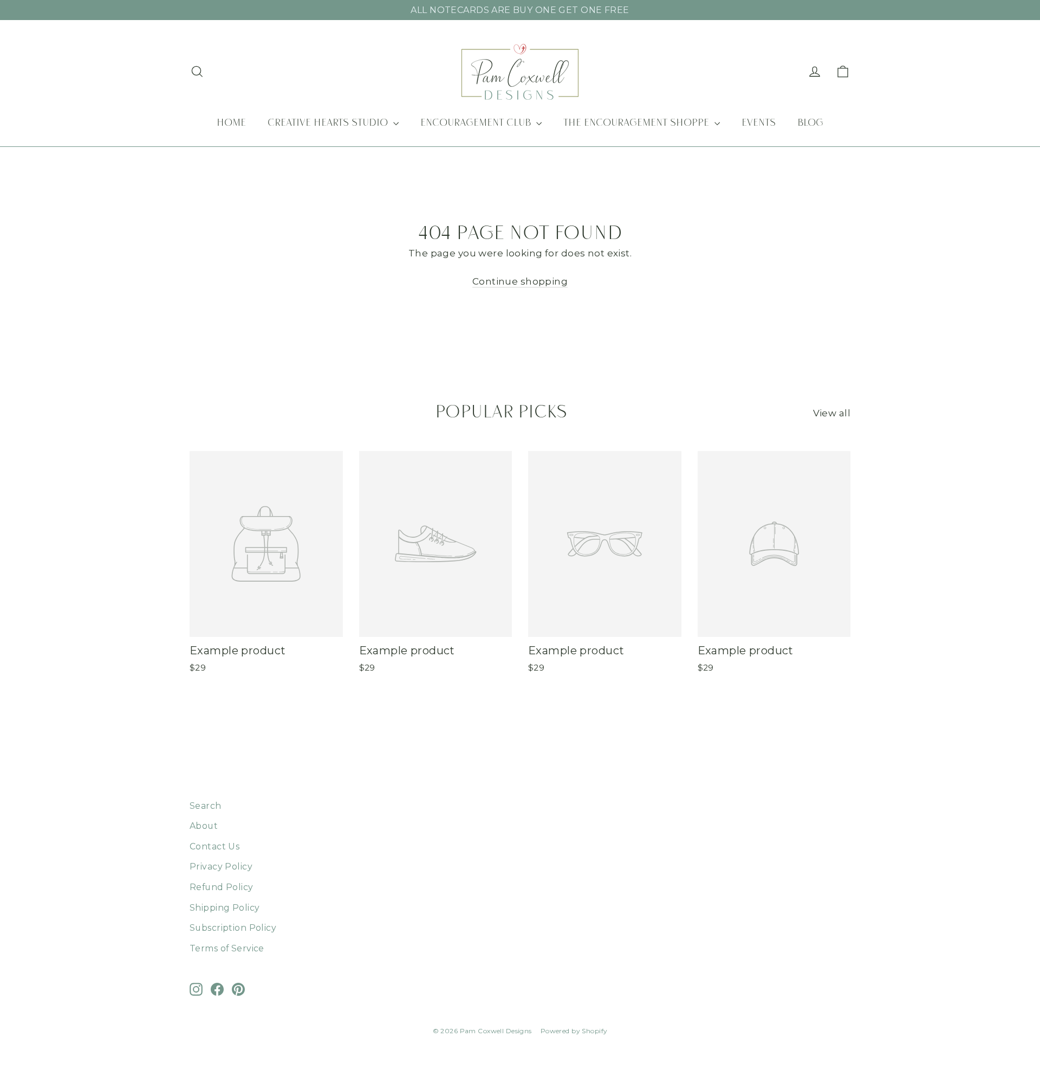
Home (231, 123)
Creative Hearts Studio (329, 123)
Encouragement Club (477, 123)
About (204, 826)
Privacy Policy (221, 866)
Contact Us (214, 846)
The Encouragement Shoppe (637, 123)
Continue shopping (520, 281)
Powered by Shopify (574, 1031)
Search (206, 806)
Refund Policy (221, 887)
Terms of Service (227, 948)
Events (759, 123)
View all (831, 413)
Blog (810, 123)
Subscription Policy (233, 928)
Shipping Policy (224, 908)
